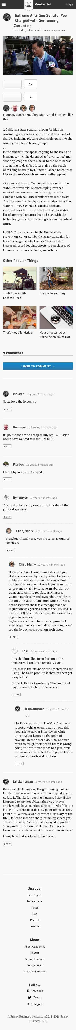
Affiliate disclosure (35, 971)
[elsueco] (7, 20)
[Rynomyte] (6, 499)
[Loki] (15, 653)
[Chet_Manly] (23, 110)
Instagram (37, 1004)
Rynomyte (20, 497)
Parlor (34, 907)
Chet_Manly (39, 115)
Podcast (34, 920)
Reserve (34, 926)
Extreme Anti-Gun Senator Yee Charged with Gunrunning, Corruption (40, 20)
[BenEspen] (14, 110)
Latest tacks (34, 895)
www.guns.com (56, 30)
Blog (34, 914)
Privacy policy (35, 965)
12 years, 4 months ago (40, 394)
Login (69, 4)
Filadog (18, 464)
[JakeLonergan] (17, 710)
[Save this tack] (12, 97)
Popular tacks (34, 901)
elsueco (8, 115)
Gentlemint (38, 7)
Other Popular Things (20, 260)
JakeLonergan (34, 709)
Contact (34, 953)
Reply (7, 409)
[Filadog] (6, 466)
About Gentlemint (35, 946)
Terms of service (34, 959)
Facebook (37, 990)
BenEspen (23, 115)
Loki (25, 651)
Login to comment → (38, 366)
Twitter (37, 997)
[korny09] (32, 110)
